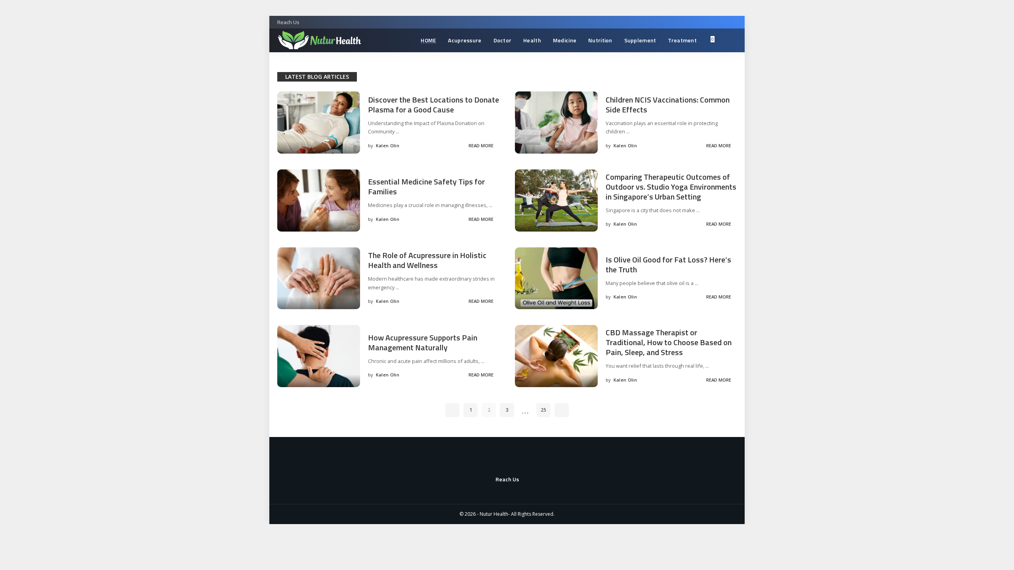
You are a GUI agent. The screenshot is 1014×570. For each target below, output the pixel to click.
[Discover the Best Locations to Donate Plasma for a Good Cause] (318, 122)
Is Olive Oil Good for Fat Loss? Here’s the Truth (668, 264)
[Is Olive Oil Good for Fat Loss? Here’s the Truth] (556, 278)
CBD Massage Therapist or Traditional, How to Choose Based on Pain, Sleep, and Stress (669, 342)
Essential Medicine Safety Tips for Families (426, 186)
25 (543, 410)
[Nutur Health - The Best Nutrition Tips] (319, 40)
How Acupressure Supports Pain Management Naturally (422, 342)
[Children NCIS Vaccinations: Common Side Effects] (556, 122)
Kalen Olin (387, 145)
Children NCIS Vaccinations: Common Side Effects (668, 104)
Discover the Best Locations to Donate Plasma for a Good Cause (433, 104)
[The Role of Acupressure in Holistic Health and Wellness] (318, 278)
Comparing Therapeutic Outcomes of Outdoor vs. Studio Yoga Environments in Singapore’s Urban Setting (671, 187)
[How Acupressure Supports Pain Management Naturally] (318, 356)
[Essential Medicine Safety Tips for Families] (318, 200)
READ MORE (481, 145)
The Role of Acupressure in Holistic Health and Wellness (427, 260)
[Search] (724, 40)
